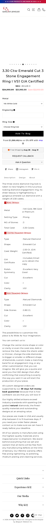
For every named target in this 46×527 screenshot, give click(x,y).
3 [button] (14, 64)
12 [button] (34, 64)
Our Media (23, 496)
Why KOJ (23, 504)
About (32, 178)
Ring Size (7, 122)
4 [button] (16, 64)
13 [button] (36, 64)
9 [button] (27, 64)
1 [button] (10, 64)
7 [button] (23, 64)
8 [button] (25, 64)
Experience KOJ (23, 487)
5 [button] (18, 64)
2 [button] (12, 64)
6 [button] (20, 64)
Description (9, 178)
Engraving (7, 110)
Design (22, 178)
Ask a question (23, 162)
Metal (5, 98)
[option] (23, 41)
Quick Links (23, 478)
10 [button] (29, 64)
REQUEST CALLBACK (23, 156)
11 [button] (31, 64)
